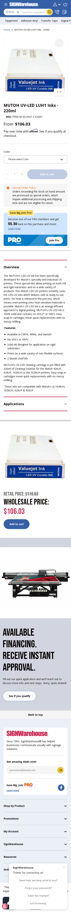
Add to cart (47, 174)
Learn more (13, 790)
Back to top (35, 714)
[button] (65, 4)
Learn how (14, 228)
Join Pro (54, 240)
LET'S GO (60, 770)
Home (7, 29)
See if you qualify (19, 696)
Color (7, 151)
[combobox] (28, 12)
